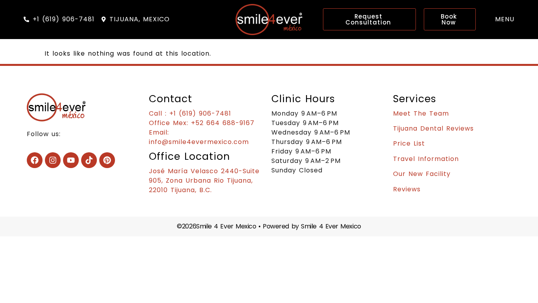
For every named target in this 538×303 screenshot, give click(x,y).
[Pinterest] (107, 160)
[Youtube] (71, 160)
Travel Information (426, 158)
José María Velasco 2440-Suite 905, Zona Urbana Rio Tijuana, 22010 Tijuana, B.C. (204, 180)
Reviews (407, 189)
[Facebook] (35, 160)
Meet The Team (421, 113)
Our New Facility (422, 173)
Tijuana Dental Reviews (433, 128)
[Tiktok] (89, 160)
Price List (409, 143)
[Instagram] (53, 160)
